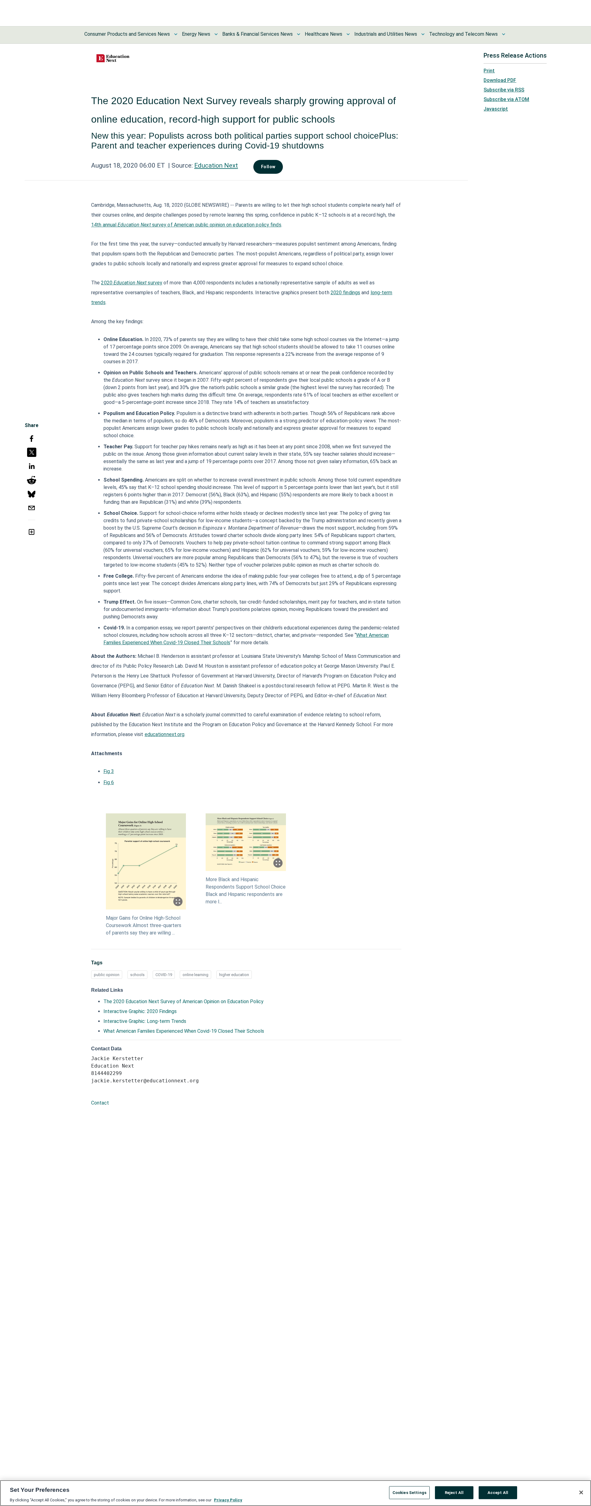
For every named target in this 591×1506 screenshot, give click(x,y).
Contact (100, 1103)
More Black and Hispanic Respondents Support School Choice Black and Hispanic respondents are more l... (246, 891)
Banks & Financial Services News (257, 34)
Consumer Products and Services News (127, 34)
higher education (234, 974)
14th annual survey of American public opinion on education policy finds (186, 225)
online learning (195, 974)
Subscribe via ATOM (506, 99)
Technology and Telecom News (463, 34)
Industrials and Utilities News (385, 34)
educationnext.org (165, 734)
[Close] (581, 1492)
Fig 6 (108, 782)
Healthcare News (323, 34)
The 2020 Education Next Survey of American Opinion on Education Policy (183, 1001)
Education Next (216, 165)
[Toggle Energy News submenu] (216, 34)
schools (137, 974)
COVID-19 (163, 974)
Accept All (498, 1492)
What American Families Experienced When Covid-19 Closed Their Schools (183, 1031)
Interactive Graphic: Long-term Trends (144, 1021)
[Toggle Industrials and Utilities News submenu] (423, 34)
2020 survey (131, 283)
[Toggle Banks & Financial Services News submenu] (299, 34)
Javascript (496, 109)
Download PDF (500, 80)
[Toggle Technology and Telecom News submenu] (504, 34)
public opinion (106, 974)
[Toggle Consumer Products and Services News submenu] (176, 34)
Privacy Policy (228, 1499)
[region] (295, 1493)
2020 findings (345, 292)
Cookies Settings (409, 1492)
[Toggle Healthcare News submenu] (348, 34)
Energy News (196, 34)
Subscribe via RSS (504, 90)
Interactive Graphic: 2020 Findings (140, 1011)
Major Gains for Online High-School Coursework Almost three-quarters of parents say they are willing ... (143, 925)
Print (489, 71)
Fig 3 (108, 771)
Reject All (454, 1492)
